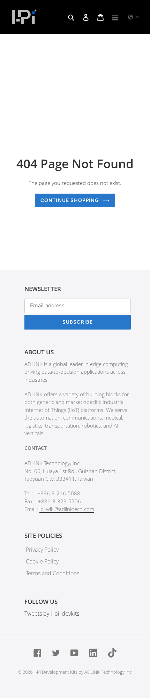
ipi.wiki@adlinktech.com (66, 508)
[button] (134, 17)
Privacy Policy (42, 549)
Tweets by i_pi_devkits (51, 613)
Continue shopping (69, 200)
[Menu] (115, 17)
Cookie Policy (42, 561)
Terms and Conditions (52, 573)
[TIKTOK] (112, 652)
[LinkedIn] (93, 652)
